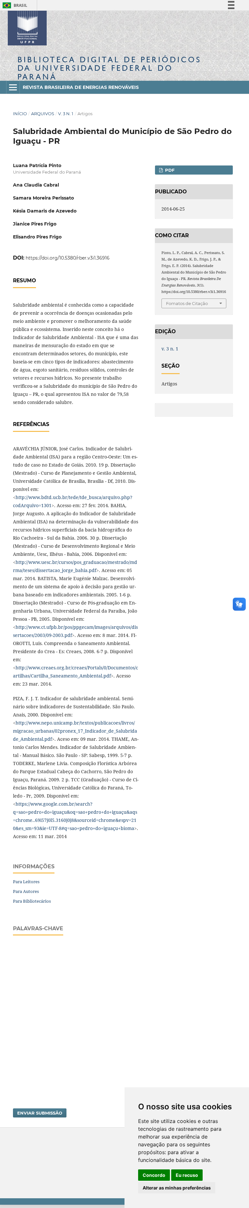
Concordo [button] (154, 1175)
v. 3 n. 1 (65, 113)
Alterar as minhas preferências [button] (177, 1187)
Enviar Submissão (39, 1113)
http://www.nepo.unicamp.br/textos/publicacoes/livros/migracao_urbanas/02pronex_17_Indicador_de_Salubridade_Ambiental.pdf (75, 731)
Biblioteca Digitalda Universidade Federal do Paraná (109, 68)
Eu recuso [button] (187, 1175)
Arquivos (42, 113)
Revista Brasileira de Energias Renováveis (81, 87)
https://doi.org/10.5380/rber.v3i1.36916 (68, 258)
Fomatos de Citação (187, 303)
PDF (169, 170)
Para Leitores (26, 882)
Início (20, 113)
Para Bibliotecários (32, 901)
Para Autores (26, 891)
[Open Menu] (12, 87)
